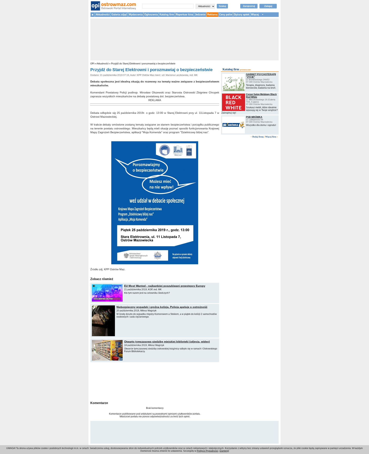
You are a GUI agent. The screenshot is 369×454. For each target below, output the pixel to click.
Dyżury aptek (241, 14)
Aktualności (103, 14)
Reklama (212, 14)
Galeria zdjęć (119, 14)
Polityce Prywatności (207, 451)
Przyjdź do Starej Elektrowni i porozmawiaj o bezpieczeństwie (143, 63)
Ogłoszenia (151, 14)
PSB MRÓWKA (254, 117)
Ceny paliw (225, 14)
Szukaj (222, 6)
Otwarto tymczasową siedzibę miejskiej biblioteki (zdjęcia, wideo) (167, 341)
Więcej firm (270, 137)
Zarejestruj (249, 6)
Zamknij (224, 451)
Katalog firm (167, 14)
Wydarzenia (136, 14)
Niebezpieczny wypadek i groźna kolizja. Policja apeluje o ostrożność (161, 306)
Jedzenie (200, 14)
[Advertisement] (154, 381)
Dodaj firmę (258, 137)
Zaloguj (268, 6)
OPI (92, 63)
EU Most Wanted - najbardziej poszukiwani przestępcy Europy (164, 285)
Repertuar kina (184, 14)
